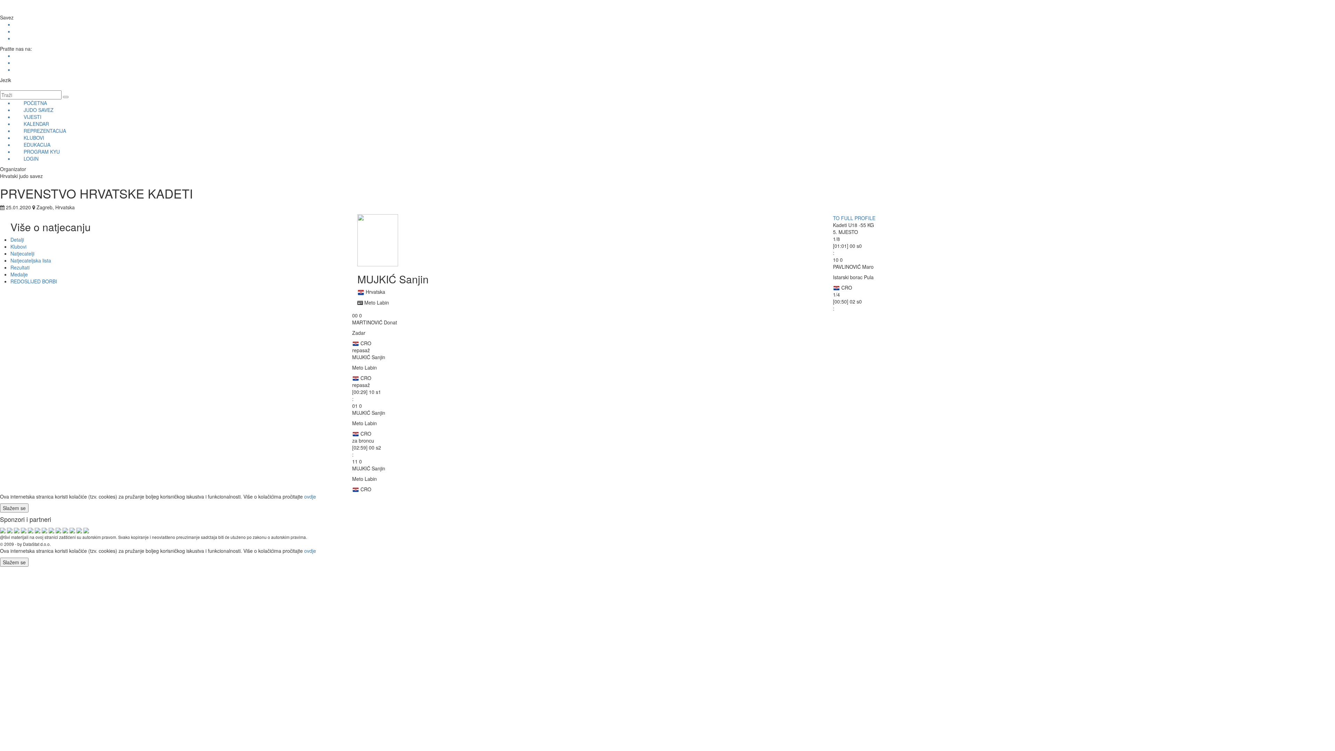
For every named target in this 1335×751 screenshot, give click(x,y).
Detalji (17, 239)
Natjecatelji (22, 253)
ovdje (310, 496)
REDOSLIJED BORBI (33, 281)
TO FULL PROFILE (854, 218)
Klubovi (18, 246)
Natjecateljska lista (30, 260)
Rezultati (20, 267)
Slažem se (14, 507)
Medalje (19, 274)
